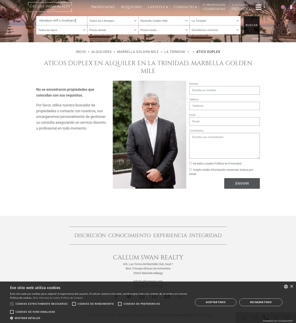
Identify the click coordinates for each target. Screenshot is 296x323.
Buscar (252, 25)
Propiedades (103, 6)
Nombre (193, 83)
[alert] (148, 302)
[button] (99, 318)
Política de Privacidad (228, 163)
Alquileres (131, 6)
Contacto (184, 6)
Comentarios (196, 130)
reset (255, 38)
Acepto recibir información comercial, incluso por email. (221, 172)
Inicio (81, 52)
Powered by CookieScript (278, 320)
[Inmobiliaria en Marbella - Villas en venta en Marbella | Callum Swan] (50, 7)
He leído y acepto (217, 163)
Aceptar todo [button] (216, 302)
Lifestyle (156, 6)
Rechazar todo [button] (261, 302)
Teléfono (194, 99)
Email (192, 115)
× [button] (291, 286)
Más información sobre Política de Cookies (58, 297)
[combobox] (112, 20)
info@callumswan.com (148, 281)
